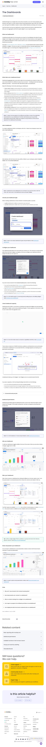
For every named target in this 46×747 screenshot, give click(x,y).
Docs (15, 718)
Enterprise (34, 720)
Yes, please (40, 741)
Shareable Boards (8, 648)
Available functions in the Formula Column (14, 640)
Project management (27, 724)
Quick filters (18, 507)
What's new (25, 718)
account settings (20, 293)
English (39, 712)
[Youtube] (23, 739)
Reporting (8, 6)
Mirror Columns (22, 44)
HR (33, 716)
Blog (24, 716)
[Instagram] (27, 739)
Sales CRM (7, 720)
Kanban (15, 716)
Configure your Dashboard (35, 47)
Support (3, 6)
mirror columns (19, 93)
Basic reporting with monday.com (12, 632)
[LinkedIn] (18, 739)
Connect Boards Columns (12, 44)
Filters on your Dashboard (19, 540)
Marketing (25, 726)
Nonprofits (34, 724)
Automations (6, 731)
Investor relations (17, 729)
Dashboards (14, 6)
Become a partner (17, 731)
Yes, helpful (19, 700)
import (5, 110)
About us (15, 726)
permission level (10, 288)
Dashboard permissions (34, 435)
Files (14, 720)
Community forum (17, 671)
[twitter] (25, 739)
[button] (43, 2)
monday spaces (26, 720)
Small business (35, 722)
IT (23, 733)
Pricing (34, 726)
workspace (20, 285)
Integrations (6, 729)
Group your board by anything (11, 644)
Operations (25, 731)
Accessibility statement (20, 741)
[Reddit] (16, 739)
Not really (29, 700)
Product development (27, 729)
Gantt (5, 733)
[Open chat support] (41, 743)
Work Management (8, 718)
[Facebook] (20, 739)
